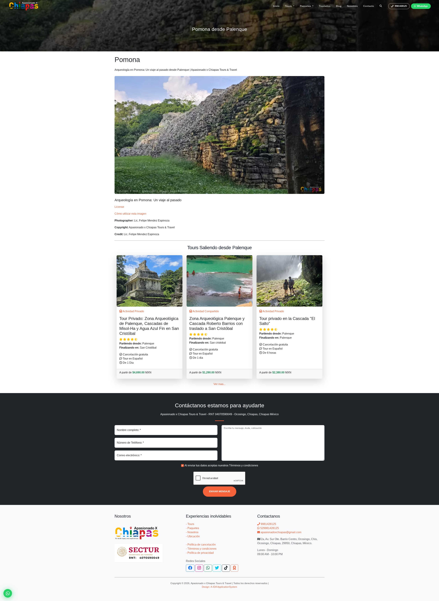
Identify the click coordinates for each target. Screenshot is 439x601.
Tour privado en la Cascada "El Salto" (287, 321)
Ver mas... (219, 384)
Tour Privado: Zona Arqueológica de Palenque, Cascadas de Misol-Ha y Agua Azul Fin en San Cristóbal (149, 326)
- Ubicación (193, 536)
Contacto (368, 6)
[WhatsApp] (208, 568)
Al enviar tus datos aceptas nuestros (221, 465)
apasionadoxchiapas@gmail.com (280, 532)
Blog (338, 6)
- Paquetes (192, 528)
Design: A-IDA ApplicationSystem (219, 586)
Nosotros (352, 6)
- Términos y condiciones (201, 548)
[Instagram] (199, 568)
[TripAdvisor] (234, 568)
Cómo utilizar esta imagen (130, 213)
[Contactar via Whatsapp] (7, 593)
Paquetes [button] (306, 6)
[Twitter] (217, 568)
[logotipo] (23, 6)
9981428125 (268, 524)
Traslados (324, 6)
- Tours (190, 524)
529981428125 (269, 528)
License (119, 206)
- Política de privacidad (200, 552)
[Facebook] (190, 568)
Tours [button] (288, 6)
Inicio (276, 6)
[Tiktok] (226, 568)
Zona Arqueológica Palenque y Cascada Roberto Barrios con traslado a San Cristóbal (217, 323)
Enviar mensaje (219, 491)
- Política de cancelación (201, 544)
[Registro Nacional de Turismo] (139, 551)
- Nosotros (192, 532)
